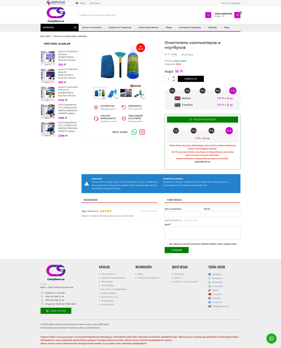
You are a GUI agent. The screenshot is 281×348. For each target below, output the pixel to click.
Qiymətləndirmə (173, 220)
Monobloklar (107, 285)
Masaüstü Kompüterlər (113, 277)
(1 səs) (174, 54)
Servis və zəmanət (92, 27)
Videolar (212, 27)
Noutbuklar (107, 281)
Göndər (176, 250)
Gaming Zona (108, 274)
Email (207, 209)
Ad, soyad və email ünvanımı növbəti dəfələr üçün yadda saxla (203, 244)
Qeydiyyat (179, 274)
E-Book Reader (108, 293)
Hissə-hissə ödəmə (148, 27)
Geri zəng (94, 3)
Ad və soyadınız (173, 209)
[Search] (208, 15)
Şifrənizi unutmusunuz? (186, 281)
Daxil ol (178, 277)
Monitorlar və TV (109, 297)
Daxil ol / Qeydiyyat (231, 3)
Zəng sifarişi (58, 310)
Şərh (168, 224)
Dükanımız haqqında (120, 27)
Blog (226, 27)
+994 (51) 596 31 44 (54, 296)
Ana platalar (107, 300)
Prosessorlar (107, 304)
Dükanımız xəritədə (55, 293)
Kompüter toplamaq (190, 27)
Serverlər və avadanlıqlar (113, 289)
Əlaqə (82, 3)
